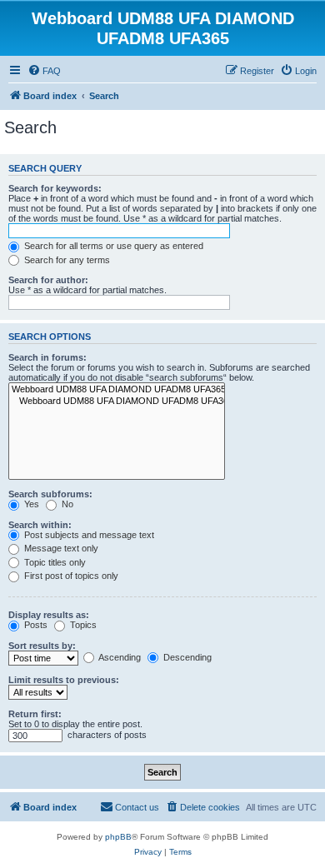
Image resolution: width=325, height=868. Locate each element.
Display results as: (48, 615)
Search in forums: (47, 357)
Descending (186, 657)
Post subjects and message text (88, 535)
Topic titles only (54, 562)
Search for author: (48, 280)
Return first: (35, 714)
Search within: (40, 525)
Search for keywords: (55, 188)
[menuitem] (44, 71)
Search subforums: (50, 494)
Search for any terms (66, 260)
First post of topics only (70, 576)
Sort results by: (42, 646)
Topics (82, 625)
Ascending (119, 657)
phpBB (118, 836)
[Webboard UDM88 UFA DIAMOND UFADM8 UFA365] (116, 390)
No (66, 504)
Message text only (60, 548)
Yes (30, 504)
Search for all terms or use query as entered (112, 246)
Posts (35, 625)
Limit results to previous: (63, 680)
